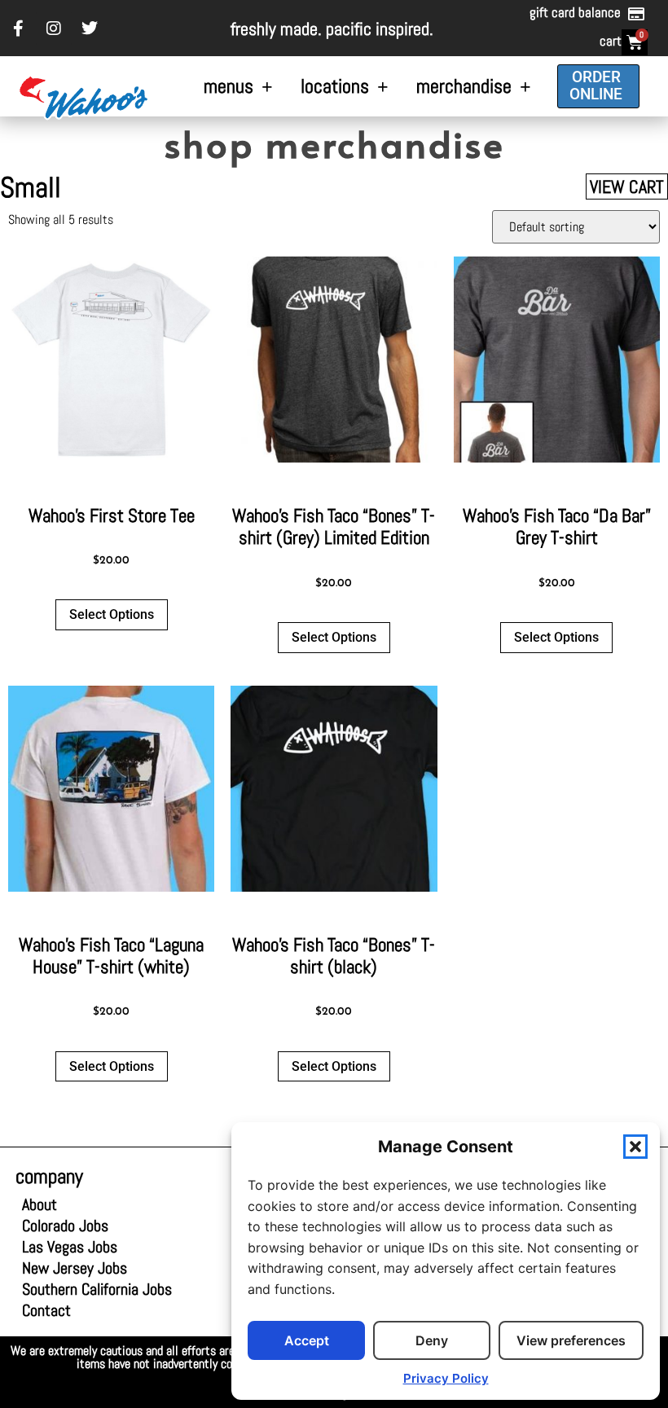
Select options (111, 614)
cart (611, 41)
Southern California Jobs (97, 1289)
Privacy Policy (446, 1378)
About (39, 1204)
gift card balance (575, 12)
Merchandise (464, 86)
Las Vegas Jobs (79, 1246)
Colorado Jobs (65, 1225)
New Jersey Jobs (74, 1268)
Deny (431, 1340)
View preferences (571, 1340)
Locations (335, 86)
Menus (228, 86)
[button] (635, 1146)
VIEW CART (627, 186)
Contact (46, 1310)
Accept (306, 1340)
